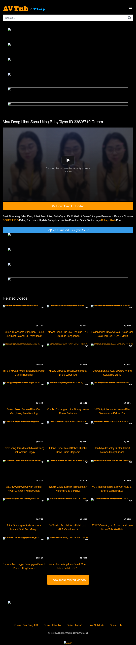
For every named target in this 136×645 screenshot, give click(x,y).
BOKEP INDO (11, 220)
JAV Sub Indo (96, 625)
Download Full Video (69, 206)
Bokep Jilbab (108, 220)
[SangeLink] (25, 8)
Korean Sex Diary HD (26, 625)
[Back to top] (127, 634)
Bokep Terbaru (75, 625)
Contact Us (116, 625)
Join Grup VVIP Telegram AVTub (71, 230)
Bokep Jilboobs (52, 625)
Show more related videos (68, 579)
